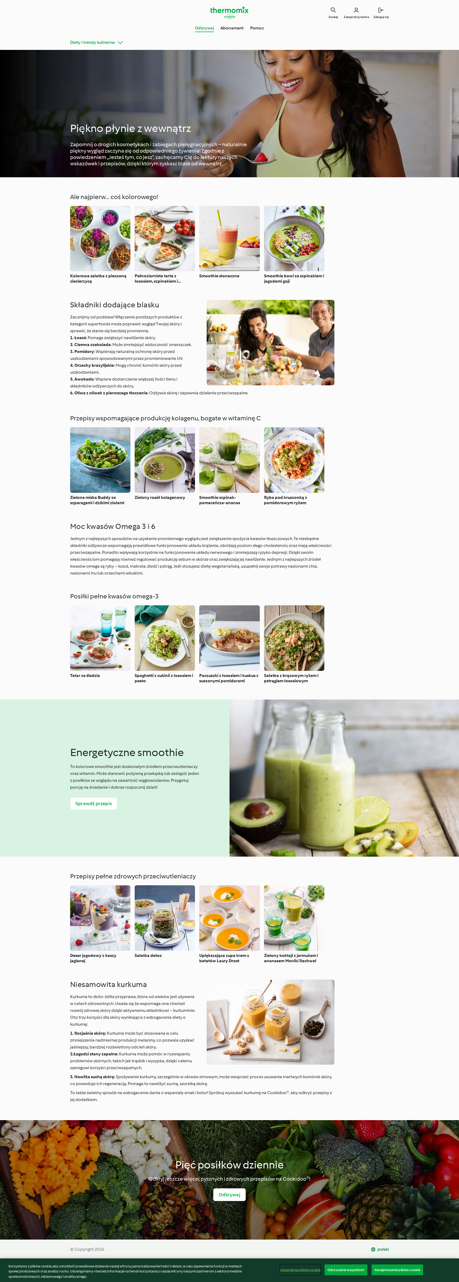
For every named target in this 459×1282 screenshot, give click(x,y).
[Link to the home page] (229, 12)
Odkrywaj (204, 28)
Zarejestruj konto (356, 17)
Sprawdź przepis (93, 803)
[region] (229, 1270)
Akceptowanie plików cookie (397, 1270)
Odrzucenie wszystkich (346, 1270)
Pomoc (257, 28)
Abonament (232, 28)
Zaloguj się (381, 17)
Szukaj (333, 17)
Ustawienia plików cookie (300, 1270)
